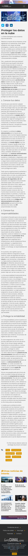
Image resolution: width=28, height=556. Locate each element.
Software (19, 453)
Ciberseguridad (10, 453)
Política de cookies (8, 530)
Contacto (19, 533)
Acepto (14, 553)
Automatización (16, 456)
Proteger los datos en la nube (13, 32)
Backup (8, 456)
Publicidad (10, 533)
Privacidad (8, 460)
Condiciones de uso (13, 527)
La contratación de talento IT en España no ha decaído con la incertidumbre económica (6, 506)
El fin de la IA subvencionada (20, 485)
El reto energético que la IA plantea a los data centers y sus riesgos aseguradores (6, 488)
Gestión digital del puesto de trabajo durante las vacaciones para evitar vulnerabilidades (20, 507)
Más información (14, 551)
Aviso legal (20, 530)
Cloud (7, 450)
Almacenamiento (16, 450)
